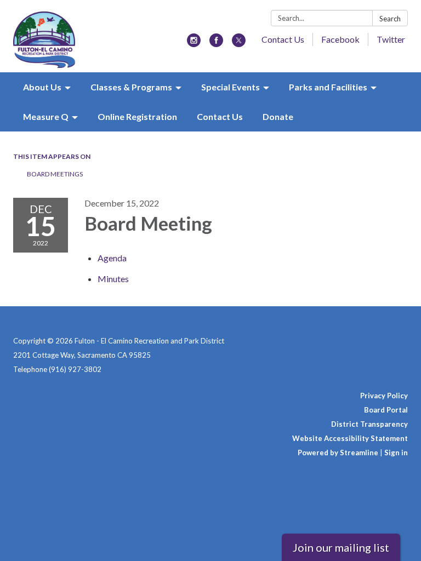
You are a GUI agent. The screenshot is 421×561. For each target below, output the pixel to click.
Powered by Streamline (338, 452)
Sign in (396, 452)
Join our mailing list (341, 547)
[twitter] (239, 43)
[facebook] (216, 43)
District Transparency (369, 424)
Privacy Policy (384, 395)
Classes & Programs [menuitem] (131, 87)
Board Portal (386, 409)
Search (390, 18)
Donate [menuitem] (278, 116)
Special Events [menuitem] (230, 87)
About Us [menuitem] (42, 87)
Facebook (340, 39)
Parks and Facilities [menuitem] (328, 87)
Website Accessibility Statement (350, 438)
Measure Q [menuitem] (46, 116)
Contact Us (282, 39)
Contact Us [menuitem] (220, 116)
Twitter (391, 39)
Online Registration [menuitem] (137, 116)
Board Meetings (55, 174)
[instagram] (194, 43)
